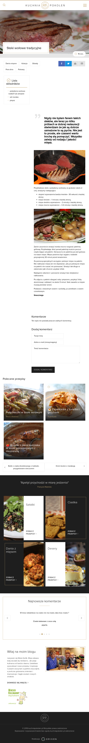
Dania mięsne (11, 63)
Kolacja (24, 63)
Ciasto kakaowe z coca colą (44, 621)
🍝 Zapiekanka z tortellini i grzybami (64, 411)
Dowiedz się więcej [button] (17, 683)
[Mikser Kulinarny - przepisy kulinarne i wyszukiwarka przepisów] (17, 696)
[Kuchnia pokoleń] (44, 5)
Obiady (35, 63)
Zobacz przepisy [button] (30, 532)
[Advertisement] (60, 93)
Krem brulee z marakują (65, 466)
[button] (7, 618)
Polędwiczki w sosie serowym (24, 412)
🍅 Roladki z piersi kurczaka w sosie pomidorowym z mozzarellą (23, 448)
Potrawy (21, 69)
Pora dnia (9, 69)
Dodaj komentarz (43, 370)
